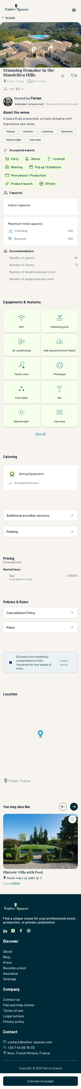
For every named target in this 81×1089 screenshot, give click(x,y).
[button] (40, 45)
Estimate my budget (40, 1081)
